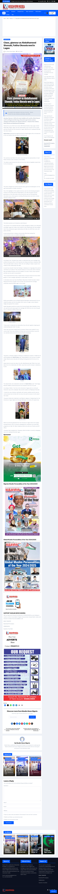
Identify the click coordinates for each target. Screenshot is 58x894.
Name (5, 802)
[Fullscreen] (38, 218)
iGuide (8, 14)
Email (5, 806)
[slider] (21, 218)
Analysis (13, 11)
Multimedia (38, 11)
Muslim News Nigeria (11, 51)
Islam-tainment (29, 11)
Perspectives (21, 11)
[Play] (5, 218)
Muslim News (7, 760)
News (7, 11)
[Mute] (36, 218)
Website (5, 810)
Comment (6, 785)
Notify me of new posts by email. (11, 819)
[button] (21, 209)
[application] (22, 209)
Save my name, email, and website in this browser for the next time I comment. (21, 814)
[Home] (3, 13)
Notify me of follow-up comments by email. (14, 817)
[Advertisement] (29, 27)
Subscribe (32, 717)
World (36, 836)
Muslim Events (7, 39)
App (13, 14)
